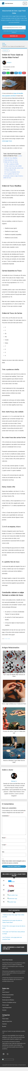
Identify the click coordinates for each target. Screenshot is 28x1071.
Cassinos (4, 1023)
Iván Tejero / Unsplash (7, 638)
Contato (4, 1010)
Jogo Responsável (6, 1007)
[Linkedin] (16, 73)
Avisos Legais (5, 1005)
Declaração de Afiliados (8, 1000)
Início (3, 43)
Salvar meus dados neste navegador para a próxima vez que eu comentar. (14, 862)
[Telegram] (20, 73)
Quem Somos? (5, 992)
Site (3, 852)
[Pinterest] (24, 73)
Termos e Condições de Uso (9, 1002)
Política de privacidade (8, 994)
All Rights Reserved (22, 1064)
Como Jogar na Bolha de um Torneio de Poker (14, 704)
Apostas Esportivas (7, 1021)
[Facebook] (4, 73)
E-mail (4, 844)
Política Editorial (6, 997)
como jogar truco (7, 141)
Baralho (4, 44)
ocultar (19, 155)
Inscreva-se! (14, 36)
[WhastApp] (8, 73)
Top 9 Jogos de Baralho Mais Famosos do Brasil (14, 675)
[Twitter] (12, 73)
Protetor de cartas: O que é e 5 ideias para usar (14, 732)
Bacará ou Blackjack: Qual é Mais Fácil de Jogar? (14, 761)
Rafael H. (9, 62)
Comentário (5, 815)
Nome (4, 837)
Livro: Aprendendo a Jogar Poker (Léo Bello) (13, 948)
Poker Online (5, 1018)
